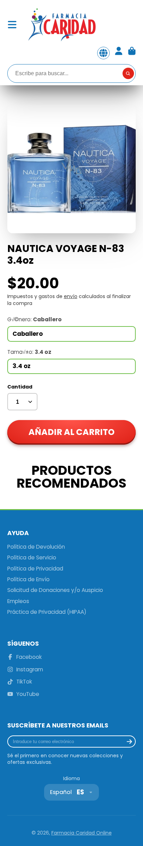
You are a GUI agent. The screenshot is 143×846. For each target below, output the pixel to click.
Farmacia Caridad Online (81, 832)
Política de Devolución (36, 546)
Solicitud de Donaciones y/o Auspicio (55, 590)
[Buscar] (128, 73)
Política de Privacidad (35, 568)
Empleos (18, 601)
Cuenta (119, 53)
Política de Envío (28, 579)
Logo (61, 24)
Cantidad (19, 387)
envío (70, 296)
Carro (132, 53)
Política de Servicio (31, 557)
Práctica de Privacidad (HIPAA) (46, 612)
